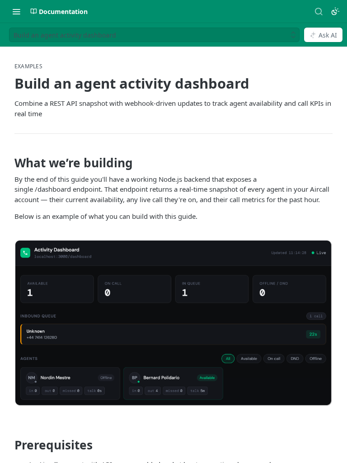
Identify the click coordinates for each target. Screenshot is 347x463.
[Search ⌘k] (318, 11)
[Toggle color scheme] (335, 11)
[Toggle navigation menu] (16, 11)
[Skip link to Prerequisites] (8, 441)
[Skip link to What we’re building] (8, 159)
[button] (173, 323)
